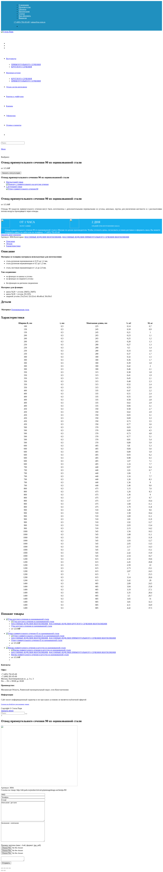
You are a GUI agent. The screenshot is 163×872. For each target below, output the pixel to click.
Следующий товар (14, 187)
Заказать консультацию (11, 173)
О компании (24, 5)
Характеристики (13, 246)
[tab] (84, 241)
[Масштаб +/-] (10, 868)
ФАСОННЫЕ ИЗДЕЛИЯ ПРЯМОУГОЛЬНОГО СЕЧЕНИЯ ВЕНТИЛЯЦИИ (95, 237)
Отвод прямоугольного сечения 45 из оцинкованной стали (36, 640)
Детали (9, 244)
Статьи (22, 14)
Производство (25, 7)
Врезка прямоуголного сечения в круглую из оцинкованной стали (40, 655)
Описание (10, 241)
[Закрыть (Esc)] (2, 868)
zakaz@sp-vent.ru (38, 22)
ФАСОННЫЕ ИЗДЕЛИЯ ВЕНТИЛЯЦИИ (42, 237)
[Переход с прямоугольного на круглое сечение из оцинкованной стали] (27, 184)
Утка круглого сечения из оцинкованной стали (31, 626)
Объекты (22, 9)
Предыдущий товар (14, 182)
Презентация (24, 11)
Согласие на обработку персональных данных (15, 704)
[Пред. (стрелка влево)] (2, 870)
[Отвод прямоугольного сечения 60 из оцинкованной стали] (22, 189)
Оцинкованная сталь (20, 310)
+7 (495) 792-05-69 (22, 22)
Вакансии (23, 18)
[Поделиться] (5, 868)
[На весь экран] (7, 868)
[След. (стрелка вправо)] (5, 870)
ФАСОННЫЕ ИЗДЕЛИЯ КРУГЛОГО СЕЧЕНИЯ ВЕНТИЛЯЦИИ (78, 624)
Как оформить (25, 16)
